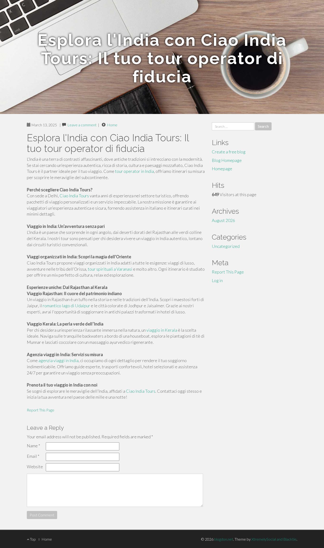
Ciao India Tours (74, 195)
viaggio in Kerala (161, 330)
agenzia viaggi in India (58, 360)
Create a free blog (228, 151)
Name (33, 445)
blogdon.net (223, 539)
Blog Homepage (227, 160)
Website (35, 466)
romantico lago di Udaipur (66, 305)
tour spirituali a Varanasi (110, 269)
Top (32, 539)
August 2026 (223, 220)
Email (33, 456)
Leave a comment (82, 125)
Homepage (222, 168)
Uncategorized (226, 246)
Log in (217, 280)
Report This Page (40, 410)
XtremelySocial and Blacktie (273, 539)
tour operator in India (134, 171)
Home (112, 125)
